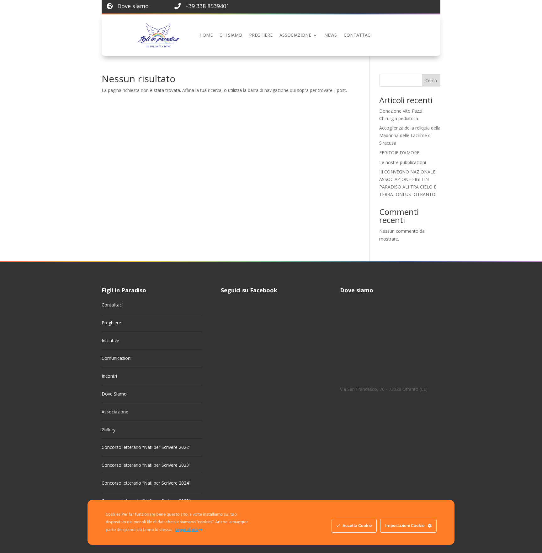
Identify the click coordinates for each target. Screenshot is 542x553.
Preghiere (261, 35)
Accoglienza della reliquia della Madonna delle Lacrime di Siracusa (409, 135)
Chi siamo (231, 35)
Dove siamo (133, 6)
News (330, 35)
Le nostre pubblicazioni (402, 162)
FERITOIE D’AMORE (399, 153)
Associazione (295, 35)
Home (206, 35)
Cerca (431, 80)
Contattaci (358, 35)
